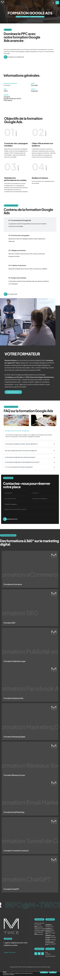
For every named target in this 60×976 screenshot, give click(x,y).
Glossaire (48, 954)
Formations (25, 16)
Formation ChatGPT (11, 889)
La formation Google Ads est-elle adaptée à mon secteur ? (22, 462)
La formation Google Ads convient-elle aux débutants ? (21, 444)
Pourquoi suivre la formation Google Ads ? (17, 431)
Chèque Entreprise (50, 956)
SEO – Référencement (38, 927)
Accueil (18, 16)
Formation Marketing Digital (14, 737)
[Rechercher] (53, 3)
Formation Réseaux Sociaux (14, 775)
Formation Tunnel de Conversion (16, 850)
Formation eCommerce (13, 584)
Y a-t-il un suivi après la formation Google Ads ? (19, 467)
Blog (46, 952)
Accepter (44, 972)
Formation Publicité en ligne (50, 938)
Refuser (53, 972)
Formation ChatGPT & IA (50, 944)
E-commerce (37, 924)
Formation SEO (9, 623)
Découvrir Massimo (13, 392)
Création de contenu (39, 928)
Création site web (39, 923)
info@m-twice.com (9, 952)
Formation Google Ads (50, 933)
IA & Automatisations (38, 934)
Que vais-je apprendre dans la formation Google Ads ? (21, 450)
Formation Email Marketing (14, 812)
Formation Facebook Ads (13, 698)
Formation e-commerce (48, 925)
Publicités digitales (39, 930)
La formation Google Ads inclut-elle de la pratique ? (20, 457)
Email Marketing (38, 932)
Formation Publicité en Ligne (14, 661)
